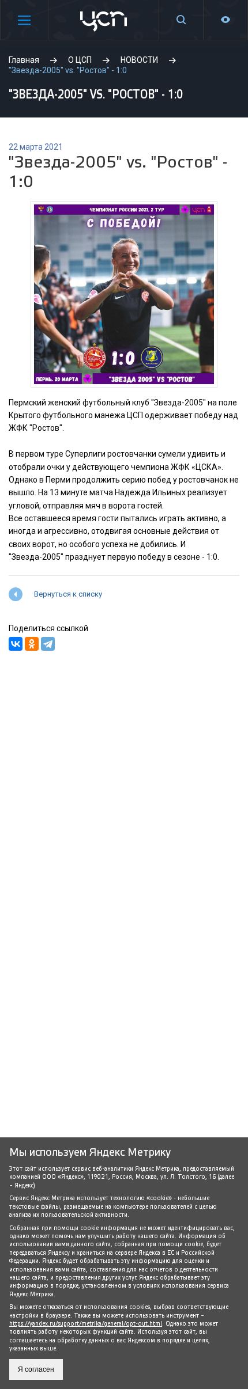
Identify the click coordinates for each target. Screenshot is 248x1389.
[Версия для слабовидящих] (225, 20)
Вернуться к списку (68, 594)
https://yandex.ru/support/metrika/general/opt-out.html (85, 1323)
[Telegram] (48, 644)
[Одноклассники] (32, 644)
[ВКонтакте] (15, 644)
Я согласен (36, 1369)
